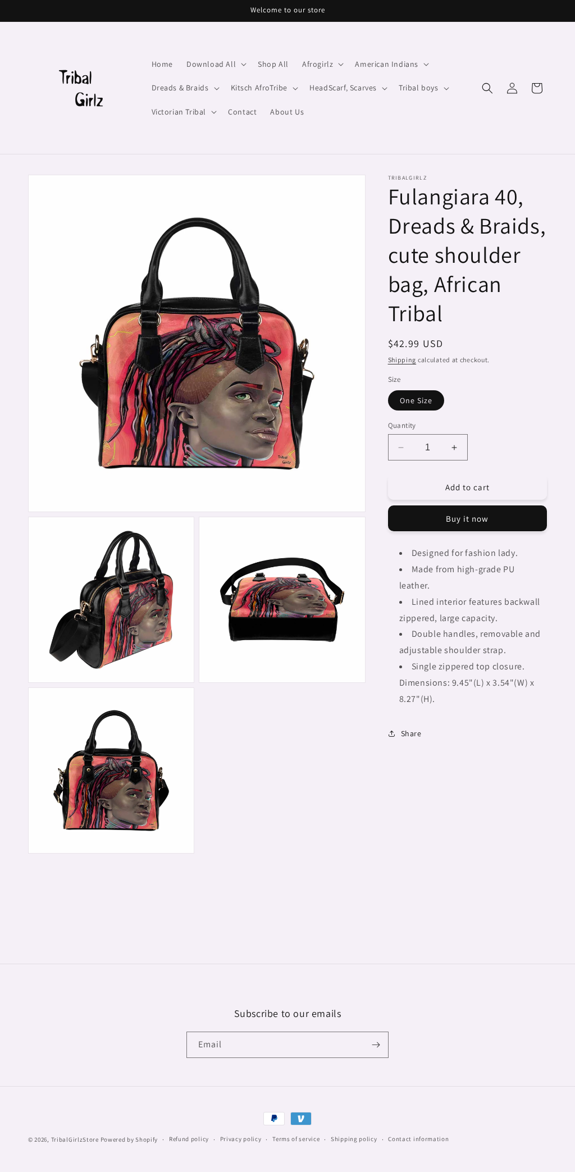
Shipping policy (354, 1139)
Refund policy (189, 1139)
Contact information (418, 1139)
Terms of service (296, 1139)
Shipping (402, 359)
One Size (416, 400)
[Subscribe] (375, 1045)
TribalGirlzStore (75, 1139)
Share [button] (411, 733)
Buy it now (467, 518)
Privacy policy (241, 1139)
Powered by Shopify (129, 1139)
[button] (215, 64)
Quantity (402, 425)
